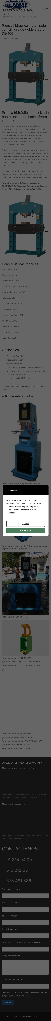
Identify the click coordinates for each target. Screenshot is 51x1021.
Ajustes (25, 524)
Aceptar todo (26, 530)
